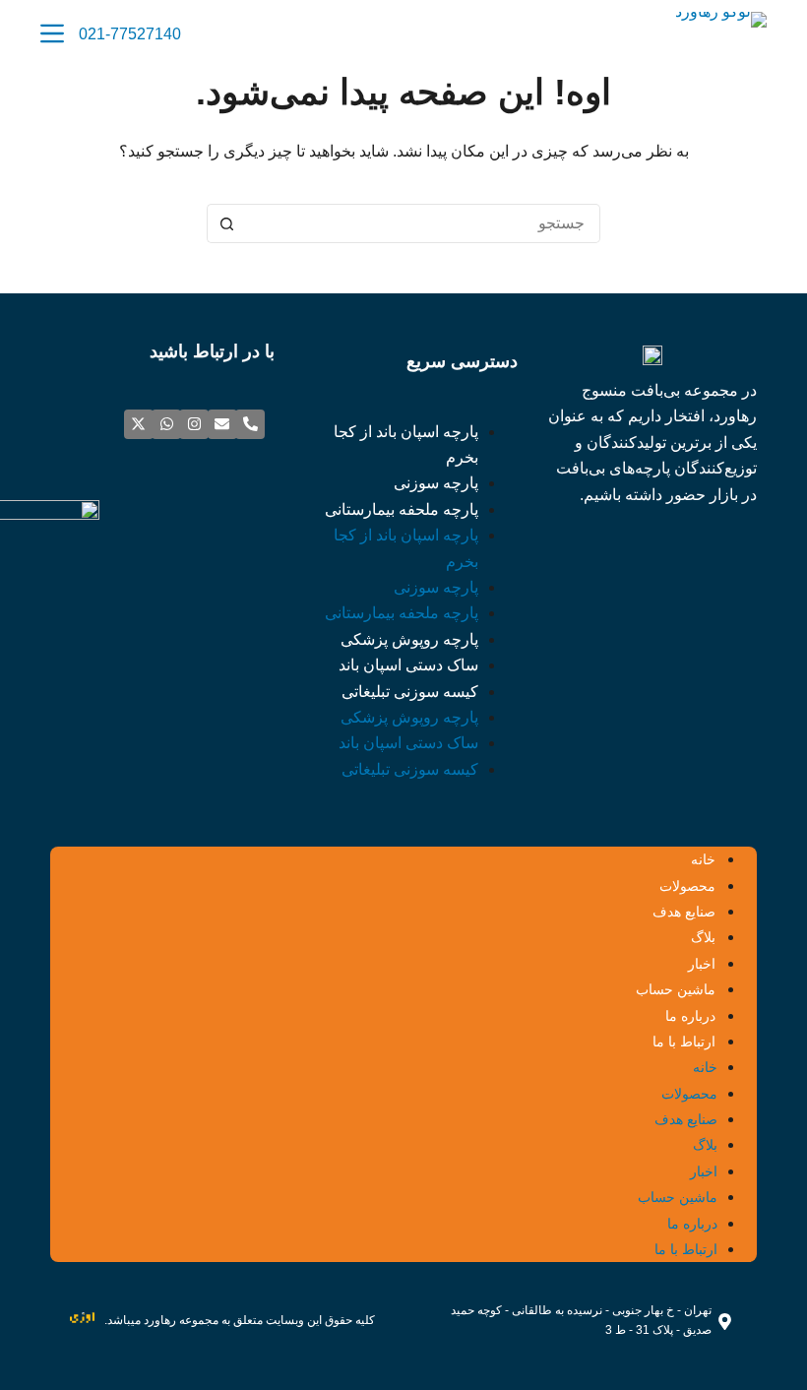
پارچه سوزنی (436, 482)
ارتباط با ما (683, 1041)
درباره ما (690, 1016)
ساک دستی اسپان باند (408, 665)
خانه (703, 859)
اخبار (701, 964)
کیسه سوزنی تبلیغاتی (409, 691)
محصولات (687, 886)
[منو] (52, 33)
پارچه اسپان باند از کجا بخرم (406, 444)
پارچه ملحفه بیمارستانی (401, 509)
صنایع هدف (683, 911)
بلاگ (703, 937)
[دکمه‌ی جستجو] (226, 223)
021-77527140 (130, 34)
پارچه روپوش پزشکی (409, 639)
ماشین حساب (675, 989)
